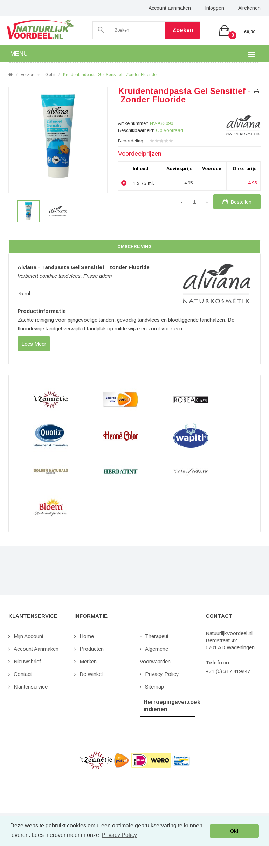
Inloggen (214, 8)
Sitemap (154, 687)
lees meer (33, 344)
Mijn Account (28, 636)
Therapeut (156, 636)
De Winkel (91, 674)
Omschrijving (134, 246)
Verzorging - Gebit (38, 74)
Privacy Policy (162, 674)
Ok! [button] (234, 831)
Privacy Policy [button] (119, 835)
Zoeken (182, 30)
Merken (88, 661)
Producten (92, 649)
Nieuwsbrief (27, 661)
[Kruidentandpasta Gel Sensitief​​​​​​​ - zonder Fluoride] (28, 211)
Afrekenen (249, 8)
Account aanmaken (170, 8)
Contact (23, 674)
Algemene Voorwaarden (155, 655)
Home (87, 636)
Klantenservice (31, 687)
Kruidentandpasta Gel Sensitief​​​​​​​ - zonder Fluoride (110, 74)
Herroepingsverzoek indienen (169, 705)
